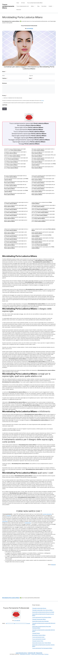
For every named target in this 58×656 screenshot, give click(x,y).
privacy (42, 100)
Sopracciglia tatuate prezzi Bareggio (40, 621)
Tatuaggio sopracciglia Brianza (39, 608)
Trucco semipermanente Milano (8, 6)
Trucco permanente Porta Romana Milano (41, 617)
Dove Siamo (44, 6)
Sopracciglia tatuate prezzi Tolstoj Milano (41, 642)
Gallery (32, 6)
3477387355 (30, 28)
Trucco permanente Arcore (38, 637)
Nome (4, 71)
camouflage (5, 521)
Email (31, 78)
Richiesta (4, 83)
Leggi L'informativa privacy (21, 652)
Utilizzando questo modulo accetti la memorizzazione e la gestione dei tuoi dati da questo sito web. (23, 102)
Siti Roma (46, 654)
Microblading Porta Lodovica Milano (10, 597)
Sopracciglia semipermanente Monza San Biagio (43, 612)
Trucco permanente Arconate (38, 639)
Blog (38, 6)
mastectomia (28, 522)
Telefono (4, 78)
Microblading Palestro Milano (38, 635)
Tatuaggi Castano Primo (37, 641)
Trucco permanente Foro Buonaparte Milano (42, 648)
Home (18, 2)
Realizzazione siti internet (25, 654)
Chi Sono (23, 2)
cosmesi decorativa (47, 514)
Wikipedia (53, 564)
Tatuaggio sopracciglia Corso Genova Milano (42, 610)
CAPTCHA (4, 104)
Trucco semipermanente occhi (23, 6)
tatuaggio (8, 515)
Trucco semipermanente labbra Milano (35, 2)
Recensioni (19, 9)
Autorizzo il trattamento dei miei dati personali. (13, 97)
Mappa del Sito (39, 652)
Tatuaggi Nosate (36, 633)
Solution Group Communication (37, 654)
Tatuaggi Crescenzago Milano (39, 619)
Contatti (50, 6)
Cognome (31, 75)
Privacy (4, 95)
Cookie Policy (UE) (31, 652)
